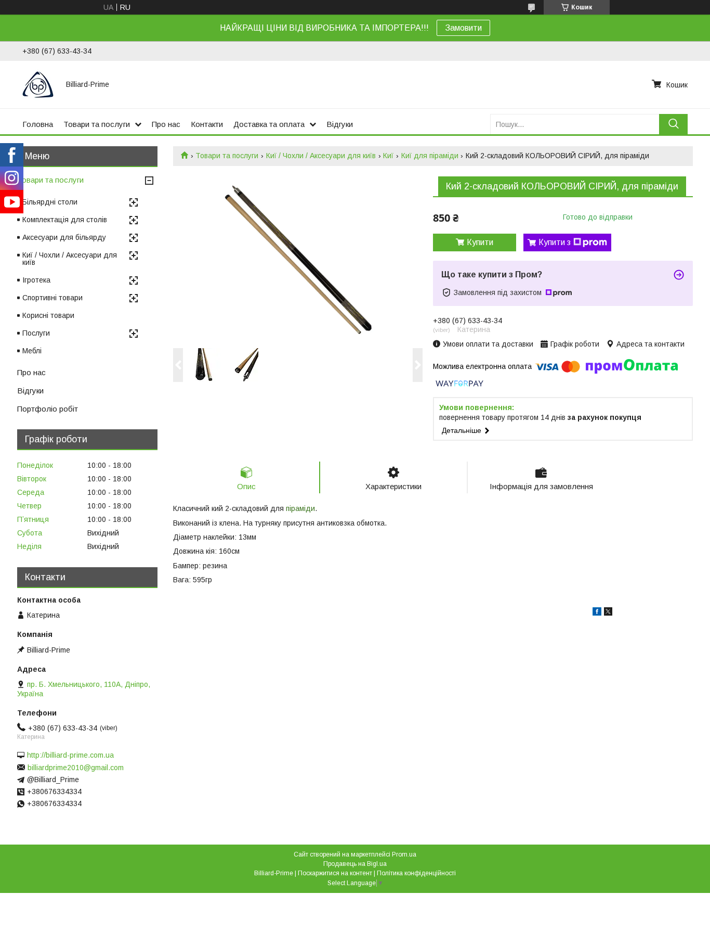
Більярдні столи (49, 202)
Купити (480, 242)
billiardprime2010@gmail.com (76, 767)
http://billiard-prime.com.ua (70, 755)
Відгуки (339, 124)
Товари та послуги (96, 124)
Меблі (32, 351)
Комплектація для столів (64, 219)
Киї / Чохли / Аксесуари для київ (321, 155)
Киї (388, 155)
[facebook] (597, 613)
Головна (37, 124)
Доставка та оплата (269, 124)
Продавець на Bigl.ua (355, 863)
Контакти (207, 124)
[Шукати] (673, 124)
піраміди (300, 508)
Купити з (554, 242)
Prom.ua (404, 854)
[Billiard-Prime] (38, 84)
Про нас (166, 124)
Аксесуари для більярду (64, 237)
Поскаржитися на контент (335, 873)
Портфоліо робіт (47, 408)
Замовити (463, 27)
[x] (608, 613)
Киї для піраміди (429, 155)
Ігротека (36, 280)
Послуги (36, 333)
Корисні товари (48, 315)
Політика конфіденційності (416, 873)
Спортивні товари (52, 297)
